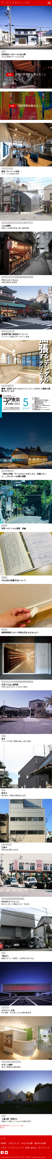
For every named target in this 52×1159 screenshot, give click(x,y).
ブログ (3, 1148)
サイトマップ (44, 1148)
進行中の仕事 (40, 1143)
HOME (3, 1143)
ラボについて (13, 1143)
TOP (4, 1138)
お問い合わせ (30, 1148)
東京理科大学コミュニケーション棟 (11, 1125)
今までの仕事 (27, 1143)
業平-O (2, 1128)
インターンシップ (15, 1148)
